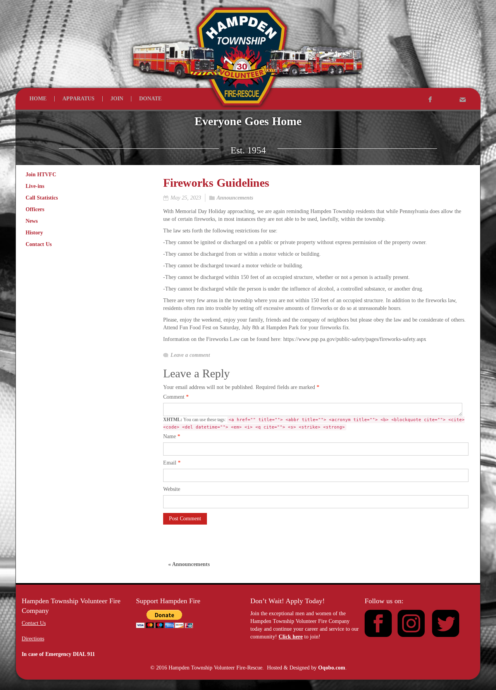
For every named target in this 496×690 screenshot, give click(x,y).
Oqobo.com (331, 668)
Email (172, 463)
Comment (176, 397)
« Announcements (189, 564)
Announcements (235, 198)
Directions (33, 639)
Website (171, 489)
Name (171, 436)
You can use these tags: (314, 423)
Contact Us (34, 623)
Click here (291, 637)
